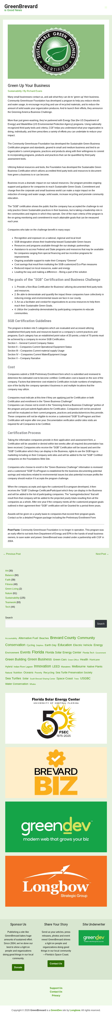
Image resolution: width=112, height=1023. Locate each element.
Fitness (9, 584)
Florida (38, 652)
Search (9, 617)
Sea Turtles (13, 678)
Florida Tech (88, 653)
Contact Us (56, 963)
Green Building (15, 659)
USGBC (85, 678)
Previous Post (12, 554)
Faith (7, 579)
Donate (18, 967)
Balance (9, 575)
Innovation (42, 666)
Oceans (28, 672)
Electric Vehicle (82, 645)
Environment (12, 652)
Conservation (15, 645)
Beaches (44, 638)
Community (86, 638)
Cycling (31, 645)
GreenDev (56, 1010)
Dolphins (39, 645)
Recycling (48, 672)
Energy (98, 645)
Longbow (75, 1010)
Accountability (11, 638)
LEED (56, 666)
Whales (33, 684)
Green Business (40, 659)
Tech (7, 607)
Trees (76, 679)
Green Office (73, 660)
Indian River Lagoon (23, 667)
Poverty (38, 673)
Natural (8, 673)
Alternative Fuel (28, 638)
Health (84, 659)
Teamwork (10, 602)
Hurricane (95, 659)
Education (65, 645)
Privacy (56, 995)
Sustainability (15, 91)
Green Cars (60, 659)
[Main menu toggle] (106, 7)
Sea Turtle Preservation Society (74, 672)
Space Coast (64, 678)
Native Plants (94, 666)
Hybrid (8, 666)
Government (101, 653)
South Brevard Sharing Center (42, 679)
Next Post (102, 554)
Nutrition (17, 672)
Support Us (56, 988)
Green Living (12, 589)
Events (25, 652)
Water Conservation (16, 683)
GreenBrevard (21, 6)
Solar (25, 678)
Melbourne (79, 666)
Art (6, 570)
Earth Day (50, 645)
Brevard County (63, 637)
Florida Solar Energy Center (63, 652)
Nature (8, 593)
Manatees (66, 667)
